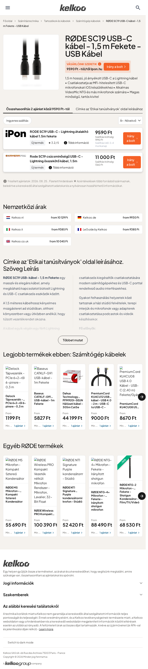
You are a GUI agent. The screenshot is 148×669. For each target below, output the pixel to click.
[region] (73, 397)
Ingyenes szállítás (17, 120)
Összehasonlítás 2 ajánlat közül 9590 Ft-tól (38, 109)
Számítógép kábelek (88, 20)
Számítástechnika (28, 20)
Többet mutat (73, 340)
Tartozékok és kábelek (57, 20)
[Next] (142, 397)
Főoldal (7, 20)
